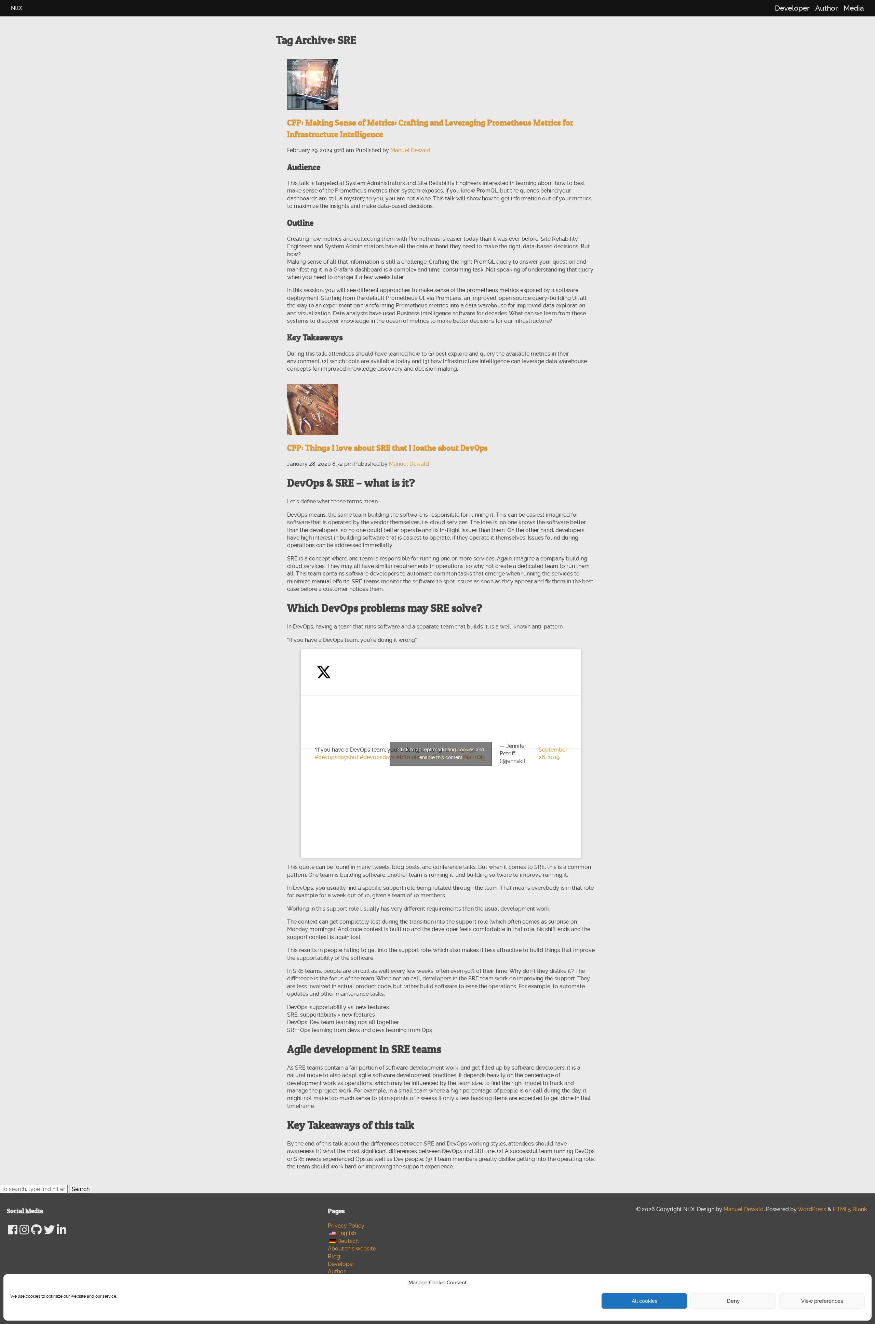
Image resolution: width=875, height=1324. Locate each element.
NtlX (16, 8)
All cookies (644, 1301)
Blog (334, 1256)
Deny (733, 1301)
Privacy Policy (346, 1225)
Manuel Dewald (410, 150)
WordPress (812, 1209)
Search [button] (81, 1189)
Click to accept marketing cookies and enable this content (441, 753)
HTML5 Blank (850, 1209)
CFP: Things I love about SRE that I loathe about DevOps (387, 448)
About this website (352, 1248)
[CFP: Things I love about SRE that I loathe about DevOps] (312, 408)
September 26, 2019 (553, 753)
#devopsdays (377, 757)
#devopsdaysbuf (336, 757)
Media (854, 8)
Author (826, 8)
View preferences (822, 1301)
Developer (792, 8)
